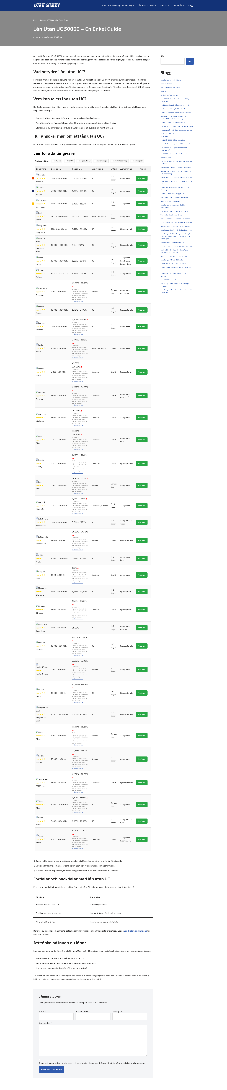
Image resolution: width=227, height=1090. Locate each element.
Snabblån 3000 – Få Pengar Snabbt (173, 122)
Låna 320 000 (165, 91)
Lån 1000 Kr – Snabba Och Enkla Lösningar (175, 154)
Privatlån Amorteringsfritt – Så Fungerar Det (176, 144)
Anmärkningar (102, 161)
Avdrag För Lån (166, 157)
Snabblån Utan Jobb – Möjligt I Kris (173, 193)
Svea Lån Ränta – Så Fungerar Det (172, 242)
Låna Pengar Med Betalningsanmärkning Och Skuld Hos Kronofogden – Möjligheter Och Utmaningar (176, 236)
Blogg (190, 5)
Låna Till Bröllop (166, 84)
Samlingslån (138, 161)
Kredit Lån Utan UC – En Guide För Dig (173, 264)
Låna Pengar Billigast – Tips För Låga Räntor (176, 167)
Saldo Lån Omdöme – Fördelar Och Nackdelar (176, 112)
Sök (162, 56)
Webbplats (117, 1011)
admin (38, 37)
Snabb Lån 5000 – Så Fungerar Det (173, 140)
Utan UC (70, 161)
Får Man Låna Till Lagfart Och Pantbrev (174, 109)
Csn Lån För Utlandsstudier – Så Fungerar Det (177, 126)
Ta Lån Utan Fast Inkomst (169, 95)
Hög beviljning (85, 161)
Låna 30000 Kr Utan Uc (168, 280)
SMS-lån (58, 161)
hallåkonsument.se (77, 301)
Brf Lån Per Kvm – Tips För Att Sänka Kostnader (177, 246)
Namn (42, 1011)
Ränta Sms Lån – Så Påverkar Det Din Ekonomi (176, 130)
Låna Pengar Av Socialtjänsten (171, 80)
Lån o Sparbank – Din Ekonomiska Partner (175, 219)
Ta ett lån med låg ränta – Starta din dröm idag (176, 222)
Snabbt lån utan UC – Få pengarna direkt (175, 105)
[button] (133, 5)
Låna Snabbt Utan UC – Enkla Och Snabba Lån (176, 230)
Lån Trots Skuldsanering (135, 930)
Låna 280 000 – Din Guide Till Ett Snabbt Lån (176, 226)
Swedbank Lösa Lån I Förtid (170, 87)
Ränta (75, 168)
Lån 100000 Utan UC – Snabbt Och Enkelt (175, 197)
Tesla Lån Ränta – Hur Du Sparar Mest (174, 256)
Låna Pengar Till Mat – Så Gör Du (172, 260)
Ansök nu (141, 178)
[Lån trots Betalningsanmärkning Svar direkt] (46, 5)
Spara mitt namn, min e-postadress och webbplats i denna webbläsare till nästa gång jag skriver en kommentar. (92, 1063)
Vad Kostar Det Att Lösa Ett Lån (171, 215)
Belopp (54, 168)
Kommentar (45, 1023)
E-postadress (83, 1011)
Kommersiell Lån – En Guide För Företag (174, 211)
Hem (35, 20)
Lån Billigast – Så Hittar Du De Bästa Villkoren (176, 177)
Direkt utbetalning (120, 161)
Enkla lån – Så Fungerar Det (170, 201)
